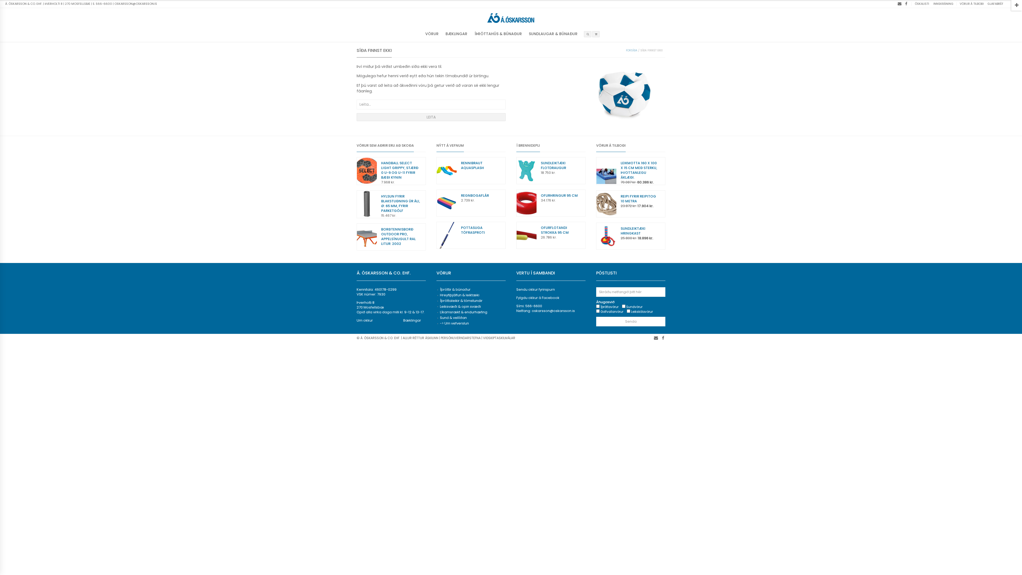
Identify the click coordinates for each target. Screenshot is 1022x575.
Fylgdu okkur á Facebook (537, 297)
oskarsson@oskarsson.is (553, 310)
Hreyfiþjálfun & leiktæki (459, 295)
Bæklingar (456, 33)
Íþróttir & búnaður (455, 289)
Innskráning (943, 4)
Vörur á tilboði (972, 4)
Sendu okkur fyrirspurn (535, 289)
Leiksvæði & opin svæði (460, 306)
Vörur (432, 33)
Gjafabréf (995, 4)
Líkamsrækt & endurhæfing (463, 312)
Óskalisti (922, 4)
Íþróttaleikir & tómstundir (461, 300)
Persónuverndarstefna (461, 338)
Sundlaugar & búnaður (553, 33)
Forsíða (631, 50)
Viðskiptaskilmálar (499, 338)
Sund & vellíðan (453, 317)
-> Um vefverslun (454, 323)
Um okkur (365, 320)
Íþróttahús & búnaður (498, 33)
